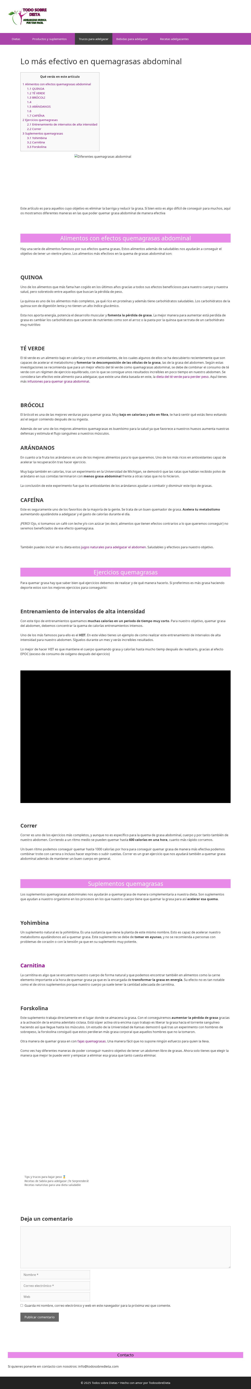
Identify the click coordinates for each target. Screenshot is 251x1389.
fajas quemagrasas (91, 1041)
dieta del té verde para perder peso (182, 376)
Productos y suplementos (49, 39)
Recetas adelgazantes (174, 39)
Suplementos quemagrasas (43, 133)
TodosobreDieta (159, 1383)
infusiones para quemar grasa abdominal (58, 381)
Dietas (16, 39)
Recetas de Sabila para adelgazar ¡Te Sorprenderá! (57, 1181)
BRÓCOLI (36, 97)
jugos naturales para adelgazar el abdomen (113, 547)
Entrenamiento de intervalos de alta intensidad (62, 124)
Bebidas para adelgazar (132, 39)
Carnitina (36, 142)
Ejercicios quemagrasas (40, 120)
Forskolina (36, 147)
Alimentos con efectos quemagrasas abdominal (57, 84)
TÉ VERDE (36, 93)
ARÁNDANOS (39, 106)
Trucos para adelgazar (93, 39)
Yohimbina (37, 138)
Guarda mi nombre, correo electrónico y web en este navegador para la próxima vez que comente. (98, 1305)
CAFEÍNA (36, 115)
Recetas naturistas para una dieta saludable (53, 1185)
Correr (34, 129)
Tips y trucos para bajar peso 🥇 (45, 1177)
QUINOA (35, 89)
